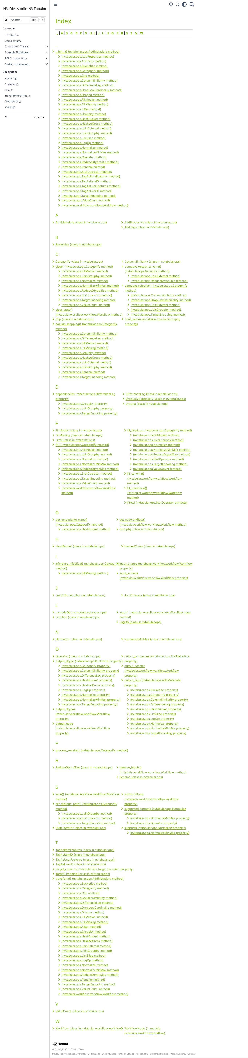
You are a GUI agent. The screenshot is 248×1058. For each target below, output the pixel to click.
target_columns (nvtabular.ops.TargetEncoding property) (95, 869)
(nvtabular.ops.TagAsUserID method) (86, 191)
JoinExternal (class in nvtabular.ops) (80, 595)
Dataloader (11, 101)
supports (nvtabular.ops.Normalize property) (155, 828)
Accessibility (142, 1054)
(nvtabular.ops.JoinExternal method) (86, 128)
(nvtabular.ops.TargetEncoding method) (88, 195)
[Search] (192, 4)
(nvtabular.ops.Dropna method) (82, 95)
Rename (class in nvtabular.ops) (141, 777)
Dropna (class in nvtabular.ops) (147, 403)
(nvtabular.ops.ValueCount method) (85, 200)
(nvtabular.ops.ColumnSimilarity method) (89, 80)
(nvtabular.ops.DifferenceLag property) (88, 675)
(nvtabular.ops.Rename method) (83, 167)
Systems (10, 84)
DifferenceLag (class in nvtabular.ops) (152, 394)
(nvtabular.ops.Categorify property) (86, 666)
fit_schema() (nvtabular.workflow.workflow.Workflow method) (154, 478)
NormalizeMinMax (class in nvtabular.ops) (153, 639)
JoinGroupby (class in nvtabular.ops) (149, 595)
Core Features (13, 40)
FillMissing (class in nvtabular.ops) (79, 435)
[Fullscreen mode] (177, 4)
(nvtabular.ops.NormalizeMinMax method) (90, 152)
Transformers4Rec (16, 95)
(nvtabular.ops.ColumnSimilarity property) (90, 670)
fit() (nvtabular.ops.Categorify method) (82, 445)
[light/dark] (184, 4)
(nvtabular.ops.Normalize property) (85, 694)
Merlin (8, 107)
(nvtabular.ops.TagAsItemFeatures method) (90, 176)
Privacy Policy (59, 1054)
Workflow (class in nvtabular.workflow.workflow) (89, 1028)
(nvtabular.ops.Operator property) (153, 823)
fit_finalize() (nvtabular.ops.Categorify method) (159, 430)
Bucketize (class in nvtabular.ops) (79, 244)
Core (8, 90)
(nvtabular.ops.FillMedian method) (84, 99)
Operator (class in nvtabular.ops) (78, 656)
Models (9, 78)
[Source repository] (171, 4)
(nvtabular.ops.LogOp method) (82, 143)
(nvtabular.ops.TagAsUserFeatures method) (91, 186)
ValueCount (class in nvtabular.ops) (80, 1011)
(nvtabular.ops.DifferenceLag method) (87, 85)
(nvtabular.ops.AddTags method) (83, 61)
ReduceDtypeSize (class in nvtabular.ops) (84, 767)
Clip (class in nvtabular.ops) (75, 319)
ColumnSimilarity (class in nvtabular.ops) (153, 261)
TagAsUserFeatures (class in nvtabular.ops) (85, 859)
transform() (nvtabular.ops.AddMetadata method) (90, 878)
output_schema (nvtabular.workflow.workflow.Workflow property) (151, 670)
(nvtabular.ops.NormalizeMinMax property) (91, 699)
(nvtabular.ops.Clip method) (80, 75)
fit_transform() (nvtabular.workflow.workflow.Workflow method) (154, 493)
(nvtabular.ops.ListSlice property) (153, 714)
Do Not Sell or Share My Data (102, 1054)
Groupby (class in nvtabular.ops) (141, 529)
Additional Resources (18, 64)
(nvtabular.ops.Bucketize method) (84, 66)
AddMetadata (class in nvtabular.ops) (81, 222)
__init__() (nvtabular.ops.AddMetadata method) (88, 51)
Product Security (178, 1054)
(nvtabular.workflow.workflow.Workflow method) (94, 205)
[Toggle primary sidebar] (55, 4)
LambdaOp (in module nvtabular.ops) (81, 612)
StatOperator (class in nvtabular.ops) (81, 828)
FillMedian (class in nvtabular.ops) (79, 430)
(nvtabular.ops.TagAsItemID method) (86, 181)
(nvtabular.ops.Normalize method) (84, 147)
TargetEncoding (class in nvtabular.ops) (83, 874)
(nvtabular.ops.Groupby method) (83, 114)
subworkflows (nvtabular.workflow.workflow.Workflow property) (151, 799)
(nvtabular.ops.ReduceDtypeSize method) (90, 162)
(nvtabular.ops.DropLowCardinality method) (91, 90)
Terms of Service (126, 1054)
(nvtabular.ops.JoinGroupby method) (86, 133)
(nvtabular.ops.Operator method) (84, 157)
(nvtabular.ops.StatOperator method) (86, 171)
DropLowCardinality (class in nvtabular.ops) (156, 399)
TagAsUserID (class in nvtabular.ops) (81, 864)
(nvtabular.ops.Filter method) (81, 109)
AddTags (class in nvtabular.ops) (146, 227)
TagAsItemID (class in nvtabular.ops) (81, 854)
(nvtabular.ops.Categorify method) (85, 71)
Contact (191, 1054)
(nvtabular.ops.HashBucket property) (86, 680)
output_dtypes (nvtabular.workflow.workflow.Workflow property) (83, 714)
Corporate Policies (159, 1054)
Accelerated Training (17, 46)
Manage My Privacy (76, 1054)
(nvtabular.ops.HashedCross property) (87, 685)
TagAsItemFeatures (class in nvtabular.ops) (85, 850)
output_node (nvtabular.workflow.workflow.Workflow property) (83, 728)
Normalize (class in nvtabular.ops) (79, 639)
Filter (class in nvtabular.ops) (75, 440)
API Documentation (16, 58)
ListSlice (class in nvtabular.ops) (78, 617)
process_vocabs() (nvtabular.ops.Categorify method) (92, 750)
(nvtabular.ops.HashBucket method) (86, 119)
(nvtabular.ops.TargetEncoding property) (89, 413)
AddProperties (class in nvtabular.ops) (150, 222)
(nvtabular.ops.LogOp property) (83, 690)
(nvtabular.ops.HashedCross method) (87, 123)
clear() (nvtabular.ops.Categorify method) (84, 266)
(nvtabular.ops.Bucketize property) (154, 690)
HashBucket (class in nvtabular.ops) (80, 546)
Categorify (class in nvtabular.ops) (79, 261)
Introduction (12, 35)
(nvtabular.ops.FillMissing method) (84, 104)
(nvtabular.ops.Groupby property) (84, 403)
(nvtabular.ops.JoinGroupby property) (87, 408)
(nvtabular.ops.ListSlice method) (83, 138)
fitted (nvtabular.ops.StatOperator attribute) (157, 502)
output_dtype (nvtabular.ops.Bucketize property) (89, 661)
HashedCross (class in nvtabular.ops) (149, 546)
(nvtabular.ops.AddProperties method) (87, 56)
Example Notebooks (17, 52)
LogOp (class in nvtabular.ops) (140, 622)
